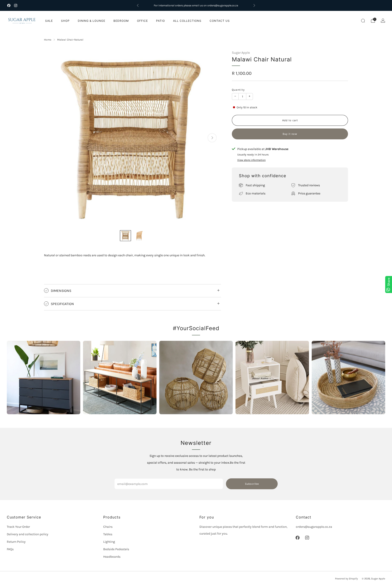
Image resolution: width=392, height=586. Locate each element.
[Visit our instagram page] (15, 5)
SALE (49, 20)
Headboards (111, 557)
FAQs (10, 549)
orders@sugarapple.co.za (314, 527)
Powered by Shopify (346, 578)
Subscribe (252, 483)
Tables (107, 534)
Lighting (109, 542)
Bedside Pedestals (116, 549)
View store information (251, 160)
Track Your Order (18, 527)
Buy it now (290, 134)
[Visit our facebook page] (8, 5)
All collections (187, 20)
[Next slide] (212, 138)
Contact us (220, 20)
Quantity (238, 89)
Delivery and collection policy (27, 534)
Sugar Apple (241, 53)
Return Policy (16, 542)
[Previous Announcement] (138, 5)
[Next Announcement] (254, 5)
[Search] (363, 20)
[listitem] (196, 5)
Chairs (108, 527)
